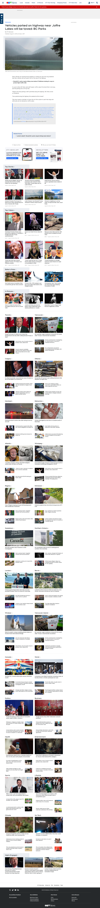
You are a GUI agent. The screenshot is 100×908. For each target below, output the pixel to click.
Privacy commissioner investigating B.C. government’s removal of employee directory (53, 341)
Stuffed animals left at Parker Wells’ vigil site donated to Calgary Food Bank (24, 385)
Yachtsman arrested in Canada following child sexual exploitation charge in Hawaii (53, 647)
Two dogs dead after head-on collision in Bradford (52, 604)
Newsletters (56, 885)
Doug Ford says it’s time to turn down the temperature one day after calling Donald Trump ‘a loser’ (19, 336)
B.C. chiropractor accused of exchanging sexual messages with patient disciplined (53, 349)
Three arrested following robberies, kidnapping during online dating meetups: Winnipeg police (53, 477)
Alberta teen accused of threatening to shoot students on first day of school (54, 435)
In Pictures (40, 2)
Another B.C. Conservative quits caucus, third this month (18, 677)
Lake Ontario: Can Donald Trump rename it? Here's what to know (34, 201)
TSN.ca (52, 900)
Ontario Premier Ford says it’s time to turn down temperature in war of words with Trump (14, 202)
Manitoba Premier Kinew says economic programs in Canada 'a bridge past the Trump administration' (14, 234)
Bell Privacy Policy (34, 897)
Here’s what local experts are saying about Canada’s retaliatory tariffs (54, 596)
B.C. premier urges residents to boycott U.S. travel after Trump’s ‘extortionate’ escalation (48, 335)
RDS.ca (73, 900)
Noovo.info (74, 897)
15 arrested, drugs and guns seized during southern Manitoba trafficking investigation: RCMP (49, 463)
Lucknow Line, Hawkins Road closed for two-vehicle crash (24, 604)
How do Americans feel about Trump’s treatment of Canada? (22, 638)
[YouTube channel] (15, 890)
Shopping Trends (62, 2)
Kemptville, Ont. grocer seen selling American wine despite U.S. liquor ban (48, 378)
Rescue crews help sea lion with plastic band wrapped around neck (53, 233)
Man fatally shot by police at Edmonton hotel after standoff (52, 427)
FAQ (52, 885)
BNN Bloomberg (54, 899)
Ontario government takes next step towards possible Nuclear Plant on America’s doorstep (17, 590)
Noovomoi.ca (74, 899)
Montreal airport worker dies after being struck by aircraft (18, 421)
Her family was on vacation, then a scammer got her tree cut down (14, 284)
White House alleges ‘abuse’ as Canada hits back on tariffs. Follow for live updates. (13, 182)
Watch (33, 2)
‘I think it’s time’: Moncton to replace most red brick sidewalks (24, 469)
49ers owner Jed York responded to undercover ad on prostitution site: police (17, 794)
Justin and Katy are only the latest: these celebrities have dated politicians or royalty (32, 306)
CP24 (52, 897)
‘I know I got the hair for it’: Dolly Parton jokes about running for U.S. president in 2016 (33, 262)
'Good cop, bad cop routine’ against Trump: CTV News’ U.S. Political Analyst (13, 262)
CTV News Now (73, 2)
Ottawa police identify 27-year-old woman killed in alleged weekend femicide (53, 393)
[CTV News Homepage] (12, 3)
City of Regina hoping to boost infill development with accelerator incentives (18, 505)
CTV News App (40, 885)
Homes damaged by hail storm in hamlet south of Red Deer (48, 421)
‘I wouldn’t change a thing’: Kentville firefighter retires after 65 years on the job (17, 463)
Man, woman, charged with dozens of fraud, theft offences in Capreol (54, 554)
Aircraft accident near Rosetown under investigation (15, 548)
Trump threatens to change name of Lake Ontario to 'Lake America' (53, 262)
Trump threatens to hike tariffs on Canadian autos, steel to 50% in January (18, 717)
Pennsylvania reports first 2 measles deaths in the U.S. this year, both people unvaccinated (18, 756)
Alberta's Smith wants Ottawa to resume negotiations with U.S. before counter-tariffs (23, 393)
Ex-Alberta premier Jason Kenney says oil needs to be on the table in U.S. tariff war (19, 378)
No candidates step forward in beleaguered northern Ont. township (47, 548)
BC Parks (23, 121)
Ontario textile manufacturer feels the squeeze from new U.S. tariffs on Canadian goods (54, 520)
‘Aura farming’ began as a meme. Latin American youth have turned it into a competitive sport (46, 795)
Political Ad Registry (34, 900)
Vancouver (8, 22)
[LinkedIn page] (18, 890)
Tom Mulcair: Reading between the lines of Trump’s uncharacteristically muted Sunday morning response (13, 871)
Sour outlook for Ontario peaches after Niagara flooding (53, 511)
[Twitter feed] (10, 890)
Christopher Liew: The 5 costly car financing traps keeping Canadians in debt (53, 285)
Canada (27, 2)
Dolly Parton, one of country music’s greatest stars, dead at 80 (53, 182)
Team (61, 885)
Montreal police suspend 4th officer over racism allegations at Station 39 (24, 427)
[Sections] (3, 2)
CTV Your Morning (50, 2)
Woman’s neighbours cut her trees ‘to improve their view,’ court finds (54, 202)
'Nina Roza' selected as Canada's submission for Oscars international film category (48, 756)
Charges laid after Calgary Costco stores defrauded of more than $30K (24, 690)
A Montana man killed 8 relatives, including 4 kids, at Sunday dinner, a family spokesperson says (49, 677)
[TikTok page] (13, 890)
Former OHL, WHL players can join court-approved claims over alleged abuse (33, 285)
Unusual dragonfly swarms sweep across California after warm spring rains (17, 834)
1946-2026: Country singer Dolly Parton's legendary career (53, 305)
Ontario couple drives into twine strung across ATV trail (48, 505)
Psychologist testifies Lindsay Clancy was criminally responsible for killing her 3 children (54, 691)
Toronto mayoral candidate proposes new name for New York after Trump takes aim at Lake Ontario (33, 182)
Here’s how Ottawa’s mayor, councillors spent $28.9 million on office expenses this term (53, 385)
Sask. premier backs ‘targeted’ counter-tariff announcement (22, 511)
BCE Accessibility (13, 897)
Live (80, 2)
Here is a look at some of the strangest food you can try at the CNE (14, 306)
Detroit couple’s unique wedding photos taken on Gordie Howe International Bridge (18, 633)
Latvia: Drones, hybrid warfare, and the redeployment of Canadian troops (53, 870)
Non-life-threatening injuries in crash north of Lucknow (22, 596)
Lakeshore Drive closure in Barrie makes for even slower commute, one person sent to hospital (48, 590)
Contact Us (47, 885)
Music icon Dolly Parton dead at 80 (33, 232)
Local (21, 2)
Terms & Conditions (34, 899)
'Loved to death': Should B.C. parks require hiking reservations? (34, 136)
